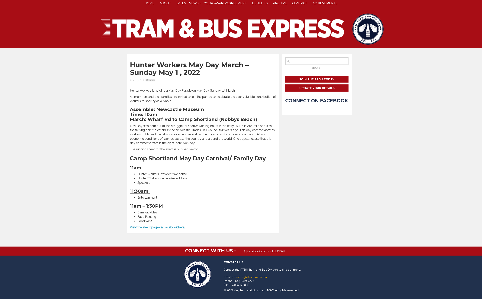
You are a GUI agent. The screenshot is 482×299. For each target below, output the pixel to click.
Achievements (325, 3)
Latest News (187, 3)
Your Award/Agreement (225, 3)
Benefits (260, 3)
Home (149, 3)
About (165, 3)
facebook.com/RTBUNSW (266, 251)
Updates (150, 80)
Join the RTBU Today (317, 79)
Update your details (317, 88)
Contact (299, 3)
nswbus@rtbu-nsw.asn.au (250, 277)
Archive (280, 3)
